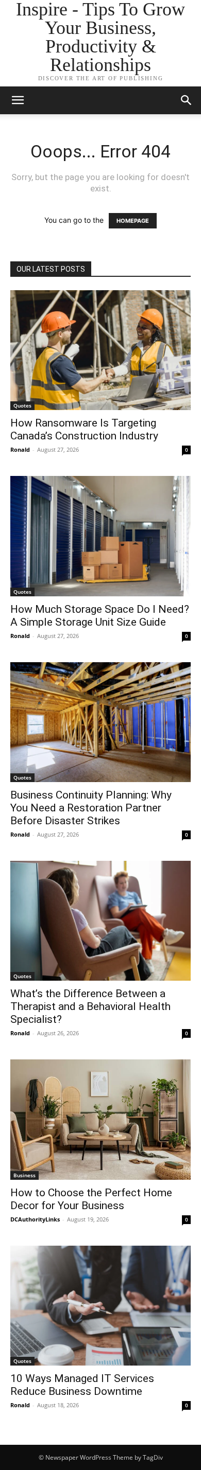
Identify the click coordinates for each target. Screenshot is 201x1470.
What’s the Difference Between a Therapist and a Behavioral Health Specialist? (90, 1006)
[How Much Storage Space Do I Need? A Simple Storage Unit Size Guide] (100, 536)
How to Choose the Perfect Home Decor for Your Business (91, 1199)
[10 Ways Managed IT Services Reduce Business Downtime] (100, 1306)
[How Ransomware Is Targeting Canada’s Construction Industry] (100, 350)
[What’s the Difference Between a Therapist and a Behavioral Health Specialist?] (100, 921)
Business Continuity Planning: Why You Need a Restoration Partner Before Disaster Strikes (91, 808)
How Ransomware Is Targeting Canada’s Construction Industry (84, 429)
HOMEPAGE (132, 220)
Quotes (22, 405)
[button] (186, 100)
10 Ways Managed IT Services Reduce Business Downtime (82, 1384)
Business (24, 1175)
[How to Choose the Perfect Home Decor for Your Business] (100, 1119)
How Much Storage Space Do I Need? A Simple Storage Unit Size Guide (99, 615)
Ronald (20, 449)
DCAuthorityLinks (35, 1219)
